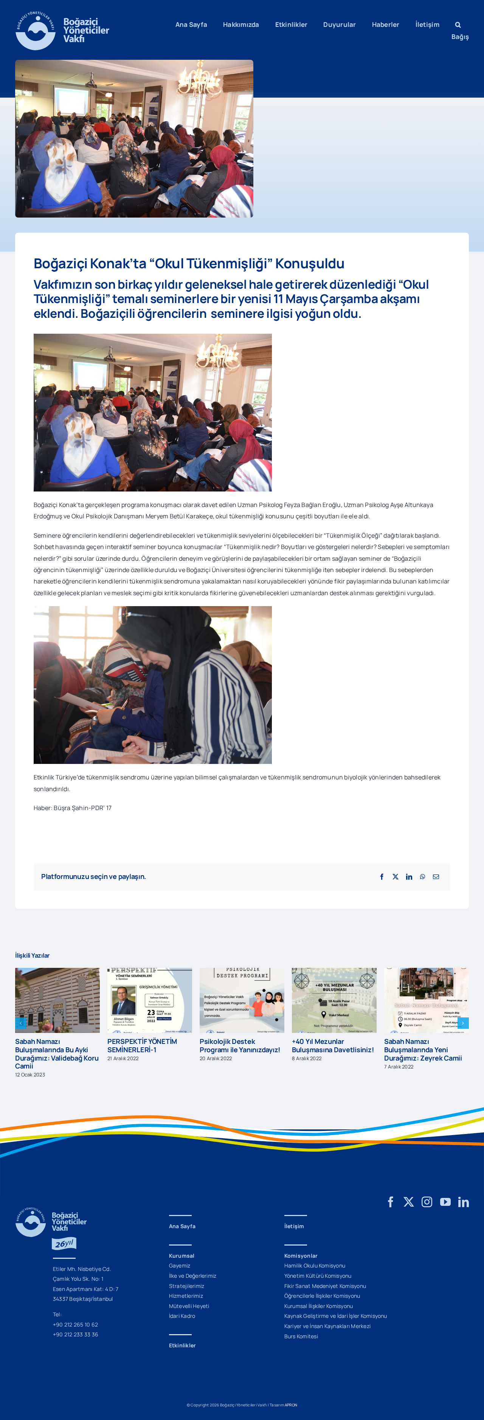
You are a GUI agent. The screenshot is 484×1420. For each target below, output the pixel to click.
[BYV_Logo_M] (62, 14)
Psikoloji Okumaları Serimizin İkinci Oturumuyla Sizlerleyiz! (421, 1041)
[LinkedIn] (409, 876)
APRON (291, 1397)
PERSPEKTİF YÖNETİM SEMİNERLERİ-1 (50, 1045)
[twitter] (408, 1194)
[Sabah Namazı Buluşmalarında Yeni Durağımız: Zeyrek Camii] (334, 972)
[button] (458, 25)
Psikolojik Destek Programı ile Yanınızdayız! (147, 1045)
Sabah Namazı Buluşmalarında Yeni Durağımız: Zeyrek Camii (331, 1049)
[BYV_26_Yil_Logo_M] (51, 1202)
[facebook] (390, 1194)
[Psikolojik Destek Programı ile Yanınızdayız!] (149, 972)
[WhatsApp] (422, 876)
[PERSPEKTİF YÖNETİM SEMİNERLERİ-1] (57, 972)
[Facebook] (382, 876)
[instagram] (427, 1194)
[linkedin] (463, 1194)
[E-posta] (436, 876)
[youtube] (445, 1194)
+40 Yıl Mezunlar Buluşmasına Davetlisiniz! (240, 1045)
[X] (395, 876)
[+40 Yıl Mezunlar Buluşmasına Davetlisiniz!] (242, 972)
